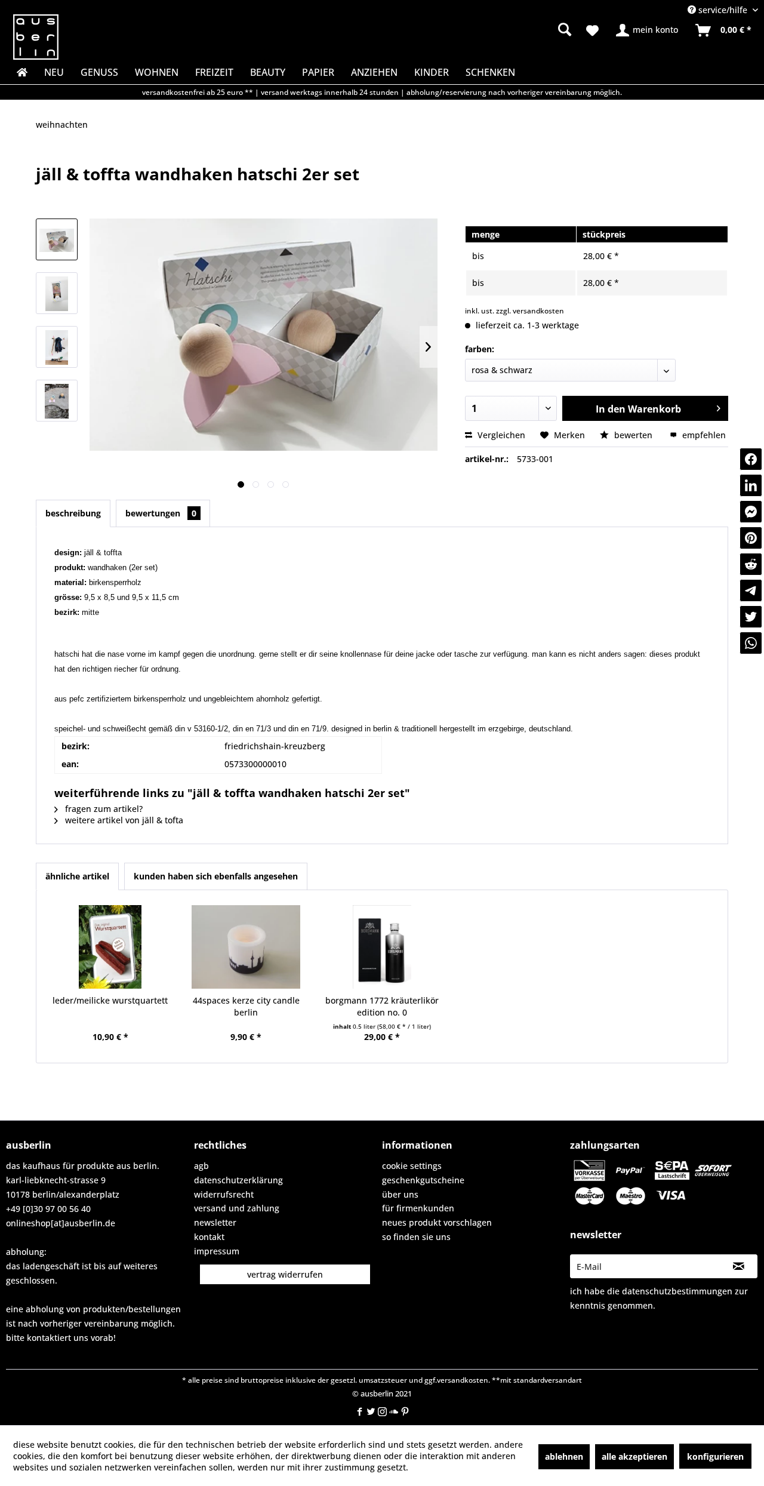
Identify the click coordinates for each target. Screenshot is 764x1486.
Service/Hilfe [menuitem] (723, 10)
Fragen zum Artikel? (103, 808)
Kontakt (209, 1236)
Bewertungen (160, 513)
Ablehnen (564, 1456)
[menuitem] (471, 29)
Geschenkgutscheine (423, 1180)
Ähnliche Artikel (77, 876)
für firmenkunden (418, 1208)
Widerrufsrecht (224, 1194)
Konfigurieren (715, 1456)
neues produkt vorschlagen (437, 1222)
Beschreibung (73, 513)
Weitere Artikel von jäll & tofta (123, 820)
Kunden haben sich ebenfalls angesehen (216, 876)
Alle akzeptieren (634, 1456)
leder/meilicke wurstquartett (110, 1000)
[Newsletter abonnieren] (738, 1266)
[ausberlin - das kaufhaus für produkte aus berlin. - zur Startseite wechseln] (36, 37)
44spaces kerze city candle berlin (246, 1006)
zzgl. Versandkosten (530, 311)
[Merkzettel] (592, 30)
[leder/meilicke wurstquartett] (110, 947)
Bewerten (633, 435)
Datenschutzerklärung (238, 1180)
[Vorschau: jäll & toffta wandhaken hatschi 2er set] (57, 239)
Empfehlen (703, 435)
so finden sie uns (416, 1236)
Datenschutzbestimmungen (677, 1291)
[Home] (21, 72)
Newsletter (215, 1222)
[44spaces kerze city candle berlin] (246, 947)
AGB (201, 1165)
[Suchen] (564, 29)
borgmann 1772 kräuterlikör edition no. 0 (382, 1006)
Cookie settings (412, 1165)
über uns (400, 1194)
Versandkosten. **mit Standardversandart (509, 1380)
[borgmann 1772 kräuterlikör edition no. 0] (382, 947)
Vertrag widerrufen (285, 1274)
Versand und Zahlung (236, 1208)
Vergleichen (500, 435)
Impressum (216, 1251)
